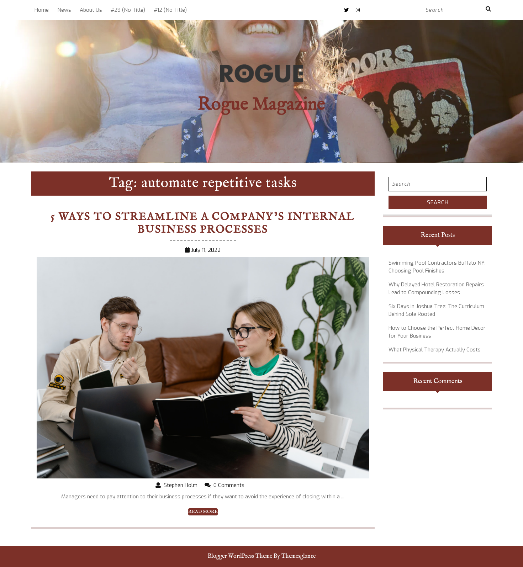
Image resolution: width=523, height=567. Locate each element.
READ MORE (203, 511)
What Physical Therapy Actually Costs (435, 349)
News (64, 10)
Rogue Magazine (261, 105)
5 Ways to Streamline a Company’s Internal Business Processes (203, 223)
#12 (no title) (170, 10)
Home (42, 10)
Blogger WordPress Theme (240, 556)
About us (91, 10)
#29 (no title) (128, 10)
